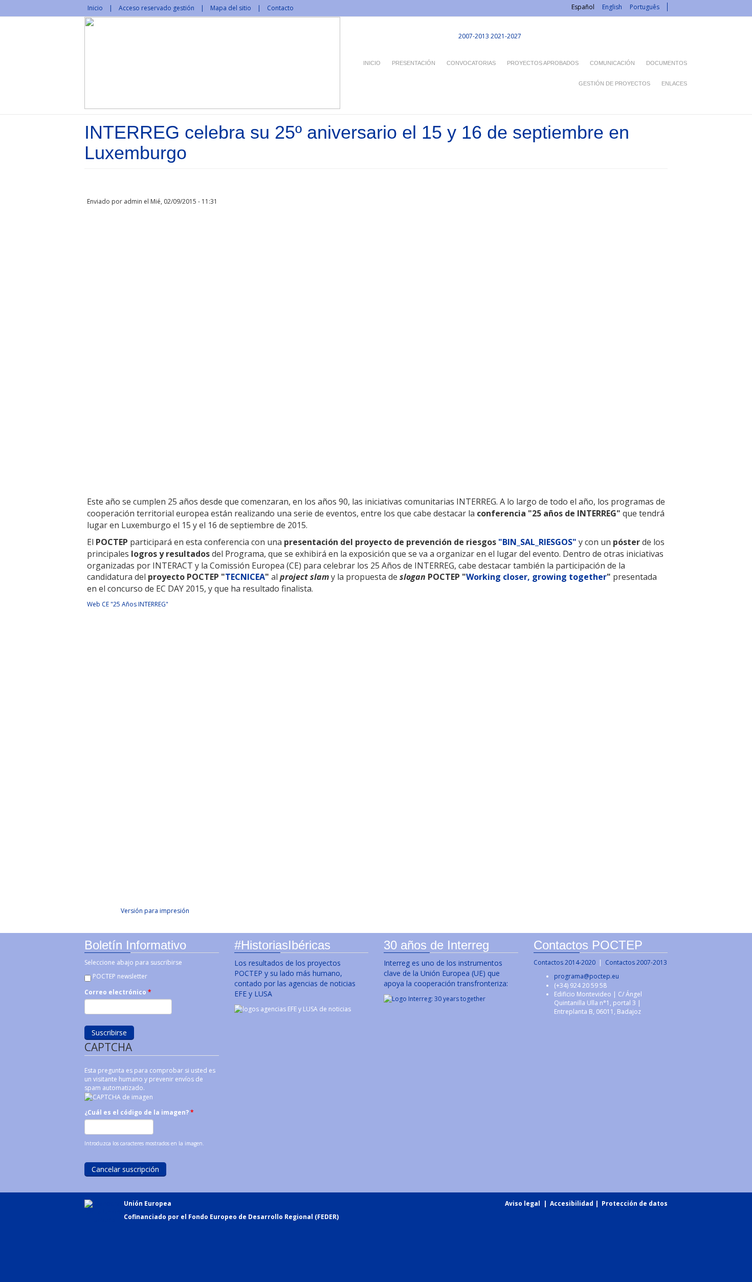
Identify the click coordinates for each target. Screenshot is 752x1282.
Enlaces (674, 83)
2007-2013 (473, 36)
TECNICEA (245, 576)
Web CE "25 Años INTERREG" (127, 604)
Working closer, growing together (536, 576)
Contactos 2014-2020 (564, 962)
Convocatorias (471, 63)
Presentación (413, 63)
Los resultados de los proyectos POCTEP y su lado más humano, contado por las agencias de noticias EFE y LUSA (295, 978)
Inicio (95, 8)
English (612, 7)
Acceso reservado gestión (156, 8)
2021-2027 (506, 36)
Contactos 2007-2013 (636, 962)
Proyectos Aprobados (543, 63)
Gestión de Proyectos (614, 83)
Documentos (666, 63)
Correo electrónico (117, 992)
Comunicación (612, 63)
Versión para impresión (155, 910)
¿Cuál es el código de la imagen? (139, 1112)
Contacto (280, 8)
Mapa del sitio (230, 8)
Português (644, 7)
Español (582, 7)
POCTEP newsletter (120, 976)
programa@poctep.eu (586, 976)
